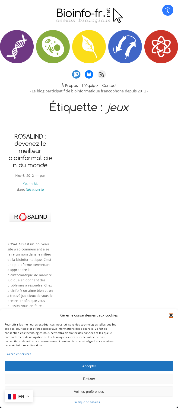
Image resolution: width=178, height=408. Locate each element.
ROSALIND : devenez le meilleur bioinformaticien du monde (30, 151)
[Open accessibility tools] (167, 10)
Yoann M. (30, 183)
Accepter (89, 366)
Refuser (89, 379)
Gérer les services (19, 354)
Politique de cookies (86, 402)
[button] (171, 315)
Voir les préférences (89, 391)
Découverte (35, 189)
